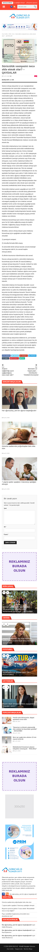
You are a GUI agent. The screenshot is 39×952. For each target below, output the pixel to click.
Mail (23, 358)
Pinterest (15, 358)
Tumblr (6, 358)
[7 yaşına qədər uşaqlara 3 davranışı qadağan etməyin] (19, 468)
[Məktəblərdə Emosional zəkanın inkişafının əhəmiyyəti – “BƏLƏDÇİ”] (6, 749)
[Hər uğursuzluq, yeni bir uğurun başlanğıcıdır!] (19, 397)
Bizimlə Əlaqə (28, 948)
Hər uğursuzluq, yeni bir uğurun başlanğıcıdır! (19, 410)
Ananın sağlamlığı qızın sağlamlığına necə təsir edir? (8, 371)
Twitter (15, 355)
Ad (5, 526)
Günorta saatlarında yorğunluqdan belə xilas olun (16, 902)
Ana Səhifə (5, 33)
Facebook (7, 355)
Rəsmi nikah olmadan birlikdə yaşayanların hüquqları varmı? (19, 705)
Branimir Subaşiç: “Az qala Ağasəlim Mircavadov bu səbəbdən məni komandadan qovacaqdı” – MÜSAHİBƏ (18, 609)
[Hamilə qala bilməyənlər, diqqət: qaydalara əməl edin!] (6, 720)
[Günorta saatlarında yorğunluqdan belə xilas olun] (19, 432)
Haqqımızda (18, 948)
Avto (13, 33)
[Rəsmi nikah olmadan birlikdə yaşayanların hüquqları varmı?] (19, 696)
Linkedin (33, 355)
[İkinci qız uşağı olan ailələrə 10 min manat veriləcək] (6, 739)
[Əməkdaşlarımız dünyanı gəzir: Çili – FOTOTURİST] (19, 664)
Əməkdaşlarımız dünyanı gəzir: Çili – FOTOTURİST (17, 673)
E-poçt (6, 534)
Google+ (24, 355)
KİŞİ (10, 33)
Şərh (5, 508)
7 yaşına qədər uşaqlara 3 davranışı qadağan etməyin (18, 905)
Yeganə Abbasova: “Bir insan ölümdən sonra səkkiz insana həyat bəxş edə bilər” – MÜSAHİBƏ (19, 640)
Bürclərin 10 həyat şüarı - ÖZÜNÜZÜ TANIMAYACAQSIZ (30, 371)
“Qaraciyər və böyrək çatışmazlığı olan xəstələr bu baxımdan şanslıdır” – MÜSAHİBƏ (25, 728)
